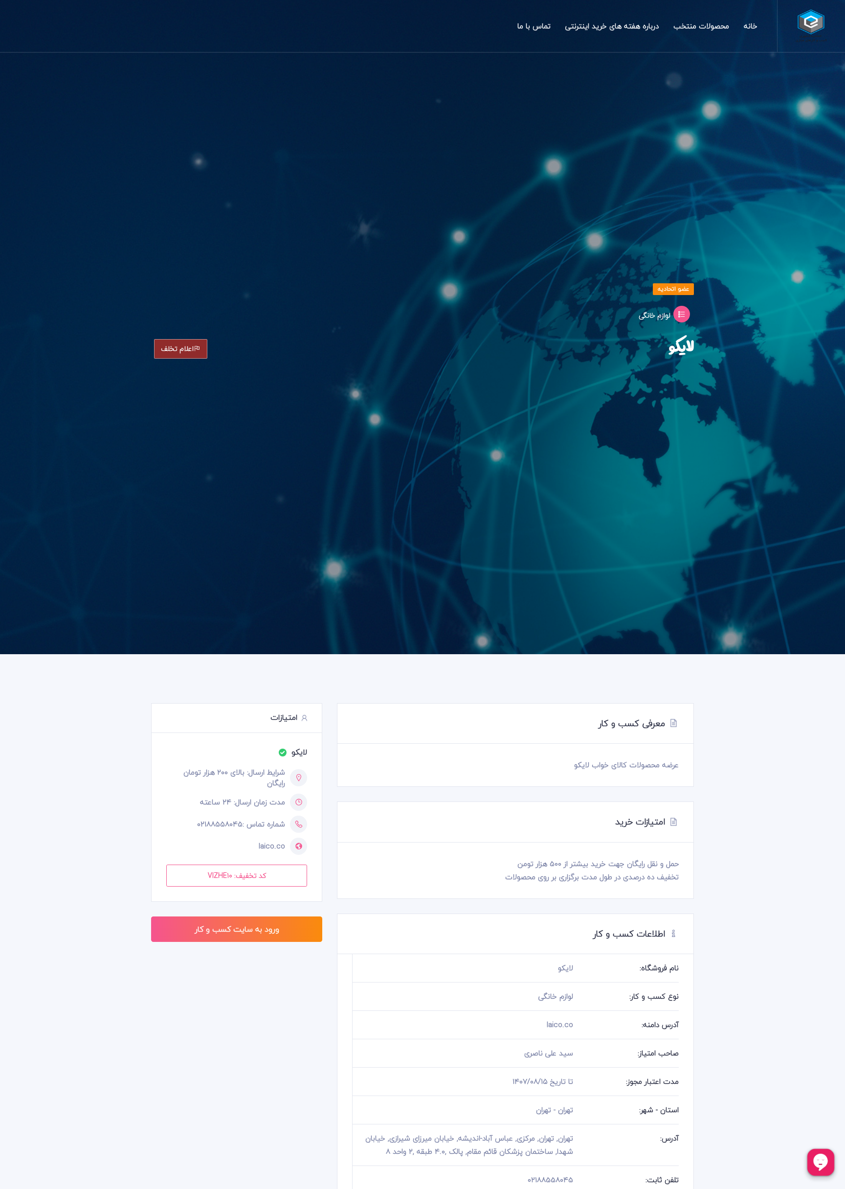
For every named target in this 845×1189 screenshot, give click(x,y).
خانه (750, 26)
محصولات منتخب (701, 26)
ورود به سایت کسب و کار (237, 929)
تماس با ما (534, 26)
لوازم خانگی (654, 315)
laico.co (272, 846)
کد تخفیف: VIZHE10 (237, 875)
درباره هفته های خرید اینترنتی (612, 26)
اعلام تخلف (177, 349)
